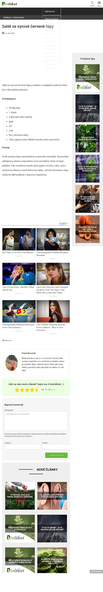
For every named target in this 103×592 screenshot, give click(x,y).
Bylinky (47, 34)
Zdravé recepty (51, 57)
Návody (47, 41)
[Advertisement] (36, 58)
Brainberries (19, 256)
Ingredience (49, 64)
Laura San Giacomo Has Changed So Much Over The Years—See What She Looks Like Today (52, 290)
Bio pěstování (50, 49)
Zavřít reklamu (96, 571)
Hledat (92, 6)
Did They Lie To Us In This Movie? (18, 252)
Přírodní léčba (50, 26)
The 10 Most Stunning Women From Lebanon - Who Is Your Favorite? (50, 327)
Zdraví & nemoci (51, 19)
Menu (99, 6)
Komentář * (9, 410)
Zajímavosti (49, 11)
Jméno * (8, 443)
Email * (45, 443)
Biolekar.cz (8, 17)
